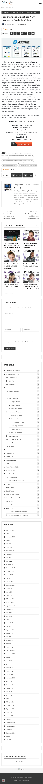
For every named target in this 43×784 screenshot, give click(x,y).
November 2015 (10, 678)
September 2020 (10, 585)
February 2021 (10, 578)
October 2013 (10, 705)
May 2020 (9, 592)
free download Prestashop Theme (30, 163)
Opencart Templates (16, 419)
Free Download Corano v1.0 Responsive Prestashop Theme (32, 216)
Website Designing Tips (13, 494)
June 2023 (9, 547)
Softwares (11, 446)
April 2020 (9, 595)
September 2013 (10, 709)
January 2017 (10, 671)
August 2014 (9, 688)
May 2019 (9, 616)
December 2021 (10, 568)
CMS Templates (13, 398)
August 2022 (9, 554)
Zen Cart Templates (16, 432)
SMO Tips (11, 384)
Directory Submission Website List (18, 515)
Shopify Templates (16, 429)
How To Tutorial (11, 460)
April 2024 (9, 533)
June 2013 (9, 712)
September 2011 (10, 733)
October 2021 (10, 571)
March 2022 (9, 564)
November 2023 (10, 537)
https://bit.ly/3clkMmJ (26, 122)
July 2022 (9, 557)
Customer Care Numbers (13, 370)
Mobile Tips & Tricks (12, 467)
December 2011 (10, 722)
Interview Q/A (13, 477)
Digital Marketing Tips (12, 374)
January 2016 (10, 674)
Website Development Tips (13, 498)
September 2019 (10, 606)
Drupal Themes (15, 401)
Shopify (11, 501)
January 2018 (10, 647)
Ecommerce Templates (18, 12)
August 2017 (9, 657)
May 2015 (9, 681)
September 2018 (10, 630)
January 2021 (10, 582)
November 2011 (10, 726)
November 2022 (10, 550)
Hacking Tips (10, 453)
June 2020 (9, 588)
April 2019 (9, 619)
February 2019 (10, 626)
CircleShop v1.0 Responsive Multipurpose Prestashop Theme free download (17, 155)
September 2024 (10, 530)
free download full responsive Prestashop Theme (12, 163)
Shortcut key (10, 487)
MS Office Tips (10, 470)
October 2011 (10, 729)
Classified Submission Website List (18, 511)
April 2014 (9, 698)
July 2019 (9, 612)
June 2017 (9, 661)
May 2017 (9, 664)
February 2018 (10, 643)
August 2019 (9, 609)
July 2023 (9, 544)
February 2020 (10, 599)
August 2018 (9, 633)
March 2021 (9, 575)
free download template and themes (9, 165)
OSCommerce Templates (18, 422)
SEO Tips (11, 381)
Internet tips (9, 463)
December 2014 (10, 685)
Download (5, 12)
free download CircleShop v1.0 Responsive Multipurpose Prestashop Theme (17, 160)
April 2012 (9, 719)
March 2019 (9, 623)
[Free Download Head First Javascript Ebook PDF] (31, 256)
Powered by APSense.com (21, 761)
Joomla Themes (15, 405)
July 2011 (8, 740)
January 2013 (10, 716)
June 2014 (9, 691)
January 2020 (10, 602)
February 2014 (10, 702)
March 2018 (9, 640)
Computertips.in (25, 780)
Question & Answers (12, 474)
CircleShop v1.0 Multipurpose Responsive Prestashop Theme (18, 153)
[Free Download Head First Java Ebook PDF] (12, 277)
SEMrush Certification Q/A (16, 481)
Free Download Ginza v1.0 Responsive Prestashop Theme (10, 216)
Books (25, 240)
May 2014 (9, 695)
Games (8, 450)
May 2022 (9, 561)
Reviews (8, 484)
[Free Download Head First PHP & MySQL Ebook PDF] (12, 256)
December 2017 (10, 650)
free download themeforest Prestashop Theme (28, 165)
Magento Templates (16, 415)
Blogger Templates (14, 391)
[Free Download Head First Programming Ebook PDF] (31, 235)
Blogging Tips (13, 377)
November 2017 (10, 654)
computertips (5, 158)
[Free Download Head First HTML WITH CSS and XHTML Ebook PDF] (31, 277)
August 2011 (9, 736)
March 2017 (9, 667)
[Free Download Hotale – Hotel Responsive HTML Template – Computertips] (12, 235)
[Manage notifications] (3, 780)
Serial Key (12, 443)
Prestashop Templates (33, 12)
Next (11, 293)
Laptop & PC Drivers (15, 439)
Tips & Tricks (10, 491)
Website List (9, 508)
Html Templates (13, 436)
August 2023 (9, 540)
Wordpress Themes (16, 408)
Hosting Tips (9, 456)
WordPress (12, 505)
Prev (6, 293)
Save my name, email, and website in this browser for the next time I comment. (21, 343)
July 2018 (9, 636)
